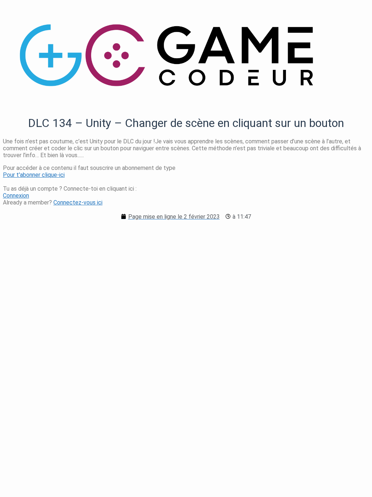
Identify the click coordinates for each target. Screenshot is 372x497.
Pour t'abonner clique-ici (34, 174)
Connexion (16, 195)
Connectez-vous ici (77, 202)
